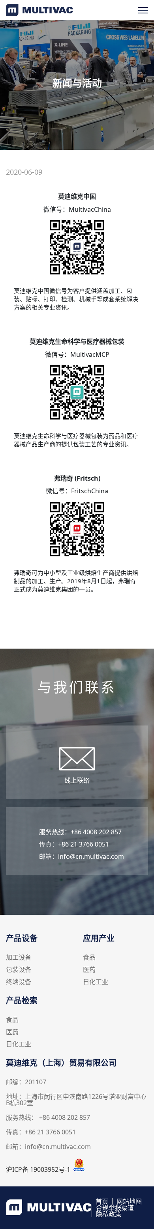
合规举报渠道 (115, 1208)
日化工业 (95, 982)
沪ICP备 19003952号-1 (38, 1169)
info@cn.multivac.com (91, 856)
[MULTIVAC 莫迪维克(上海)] (39, 14)
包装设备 (18, 970)
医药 (89, 970)
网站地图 (129, 1201)
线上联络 (77, 780)
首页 (102, 1201)
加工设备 (18, 958)
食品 (89, 958)
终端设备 (18, 982)
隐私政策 (108, 1214)
